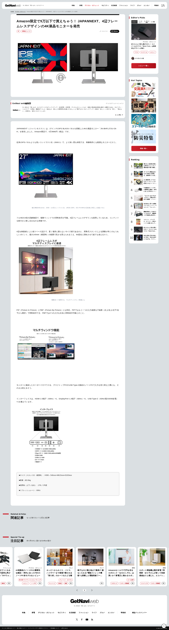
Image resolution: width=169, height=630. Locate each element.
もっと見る (119, 115)
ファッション (123, 5)
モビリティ (105, 5)
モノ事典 (153, 21)
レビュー (134, 21)
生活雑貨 (114, 5)
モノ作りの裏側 (146, 22)
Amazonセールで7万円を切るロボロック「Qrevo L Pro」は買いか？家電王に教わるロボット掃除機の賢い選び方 (115, 573)
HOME (12, 11)
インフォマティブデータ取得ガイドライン (38, 628)
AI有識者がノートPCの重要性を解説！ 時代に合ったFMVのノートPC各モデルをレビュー (22, 573)
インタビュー (140, 22)
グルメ (139, 5)
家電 (81, 5)
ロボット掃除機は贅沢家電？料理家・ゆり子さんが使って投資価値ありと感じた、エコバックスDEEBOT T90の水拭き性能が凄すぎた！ (146, 573)
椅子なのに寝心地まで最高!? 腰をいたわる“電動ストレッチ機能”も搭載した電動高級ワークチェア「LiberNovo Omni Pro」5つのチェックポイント (84, 573)
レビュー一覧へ (144, 65)
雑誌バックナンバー (139, 612)
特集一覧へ (143, 148)
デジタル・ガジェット (92, 5)
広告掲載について (54, 628)
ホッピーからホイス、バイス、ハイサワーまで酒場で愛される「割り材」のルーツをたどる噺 (53, 573)
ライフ (132, 5)
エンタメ (146, 5)
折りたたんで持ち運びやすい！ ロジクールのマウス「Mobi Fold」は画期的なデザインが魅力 (143, 46)
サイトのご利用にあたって (8, 628)
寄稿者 (156, 5)
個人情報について (21, 628)
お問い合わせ (64, 628)
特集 (73, 5)
